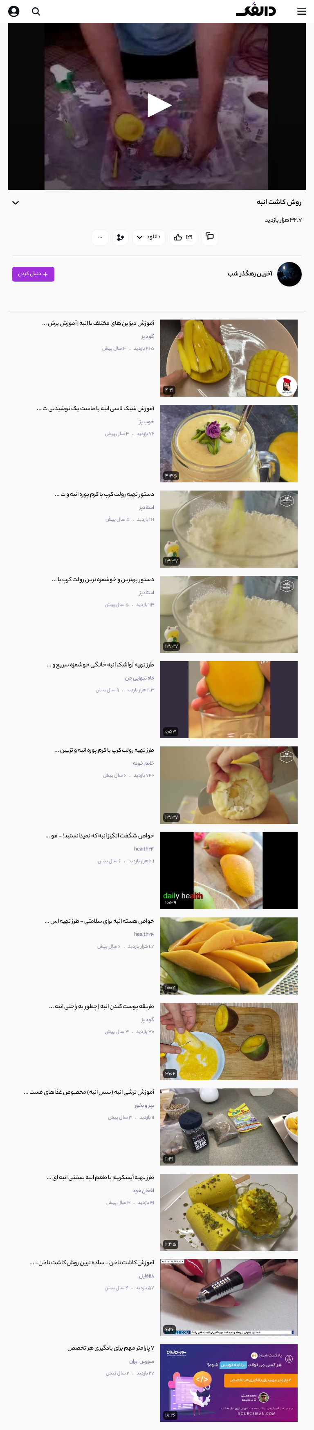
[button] (157, 105)
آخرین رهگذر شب (250, 274)
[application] (157, 106)
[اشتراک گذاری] (120, 237)
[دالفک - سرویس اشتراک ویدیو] (262, 11)
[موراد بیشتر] (100, 237)
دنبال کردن (30, 274)
